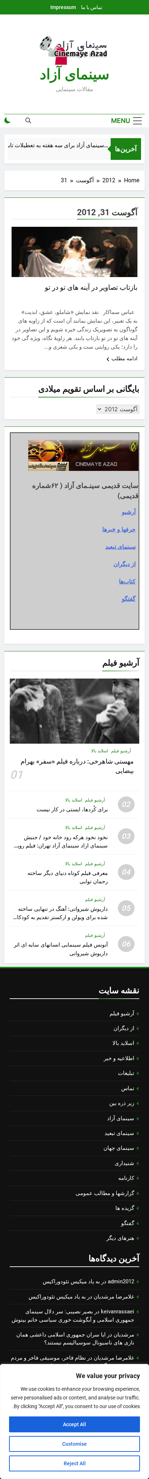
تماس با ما (91, 7)
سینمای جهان (118, 1148)
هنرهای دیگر (120, 1238)
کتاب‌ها (127, 581)
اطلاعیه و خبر (119, 1058)
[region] (74, 1421)
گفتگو (129, 598)
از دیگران (125, 564)
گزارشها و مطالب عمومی (105, 1193)
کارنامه (126, 1178)
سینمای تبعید (120, 546)
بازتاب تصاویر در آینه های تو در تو (91, 287)
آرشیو (129, 511)
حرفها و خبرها (119, 529)
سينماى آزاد (75, 74)
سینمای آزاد (120, 1118)
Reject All (75, 1463)
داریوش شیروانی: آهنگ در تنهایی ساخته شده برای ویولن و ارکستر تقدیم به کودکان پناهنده (60, 917)
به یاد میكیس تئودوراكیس (71, 1281)
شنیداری (124, 1163)
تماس (127, 1088)
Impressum (63, 7)
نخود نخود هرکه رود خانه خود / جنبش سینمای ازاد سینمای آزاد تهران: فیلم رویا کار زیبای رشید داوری (62, 845)
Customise (74, 1444)
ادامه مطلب (124, 358)
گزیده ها (124, 1208)
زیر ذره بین (121, 1103)
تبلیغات (126, 1073)
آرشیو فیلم (121, 751)
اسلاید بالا (99, 751)
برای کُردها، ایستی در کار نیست (72, 809)
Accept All (74, 1424)
